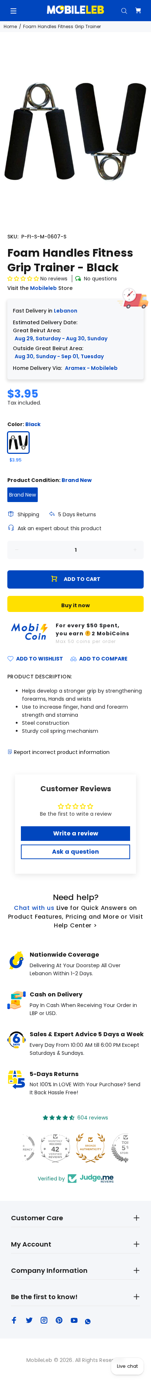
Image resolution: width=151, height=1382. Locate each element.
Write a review (75, 833)
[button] (23, 278)
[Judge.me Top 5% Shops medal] (110, 1148)
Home (10, 26)
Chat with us (34, 908)
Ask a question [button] (75, 851)
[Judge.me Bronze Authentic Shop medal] (75, 1148)
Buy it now (75, 605)
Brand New (22, 494)
